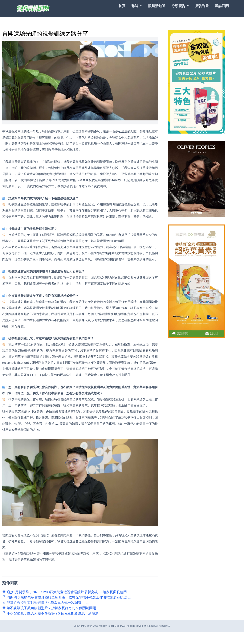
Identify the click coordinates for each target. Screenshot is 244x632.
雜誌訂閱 (222, 5)
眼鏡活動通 (156, 5)
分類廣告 (178, 5)
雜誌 (135, 5)
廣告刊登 (202, 5)
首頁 (122, 5)
